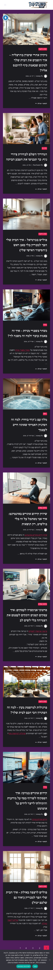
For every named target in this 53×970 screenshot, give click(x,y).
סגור (35, 966)
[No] (50, 960)
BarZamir (37, 165)
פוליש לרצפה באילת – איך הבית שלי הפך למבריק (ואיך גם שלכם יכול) (26, 897)
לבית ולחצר (43, 49)
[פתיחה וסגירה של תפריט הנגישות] (6, 18)
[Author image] (45, 76)
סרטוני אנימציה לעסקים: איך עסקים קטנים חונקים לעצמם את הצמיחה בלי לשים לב (27, 615)
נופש (45, 414)
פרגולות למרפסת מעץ (17, 733)
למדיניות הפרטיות (24, 966)
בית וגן (44, 148)
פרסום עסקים (42, 508)
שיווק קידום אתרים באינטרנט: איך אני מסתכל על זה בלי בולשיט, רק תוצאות (28, 519)
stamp (38, 76)
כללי (45, 325)
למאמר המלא (41, 103)
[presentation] (26, 29)
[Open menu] (5, 5)
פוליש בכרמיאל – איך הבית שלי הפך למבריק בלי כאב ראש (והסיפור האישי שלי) (26, 245)
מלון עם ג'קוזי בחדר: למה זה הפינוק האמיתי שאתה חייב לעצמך (29, 424)
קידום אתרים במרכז (39, 819)
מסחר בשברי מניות (22, 350)
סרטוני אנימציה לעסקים (38, 631)
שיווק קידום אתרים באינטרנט (36, 535)
